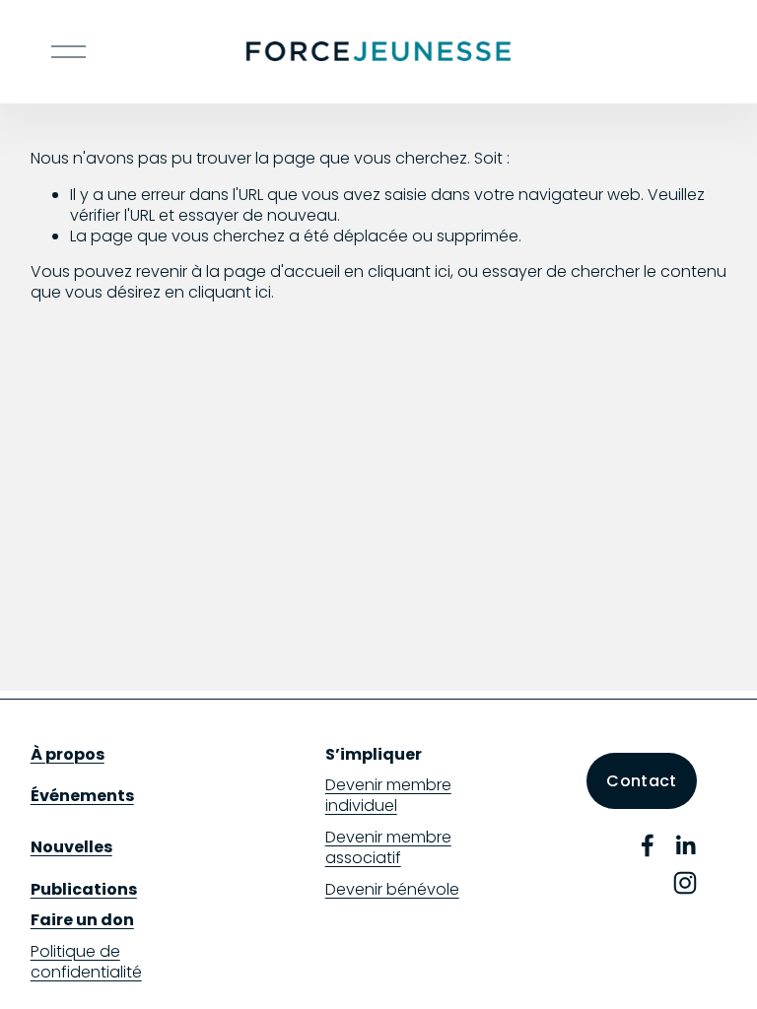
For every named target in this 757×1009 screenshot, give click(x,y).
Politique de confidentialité (86, 962)
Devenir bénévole (392, 890)
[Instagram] (685, 883)
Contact (641, 781)
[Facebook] (647, 845)
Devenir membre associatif (388, 848)
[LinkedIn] (685, 845)
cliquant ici (409, 271)
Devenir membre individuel (388, 796)
